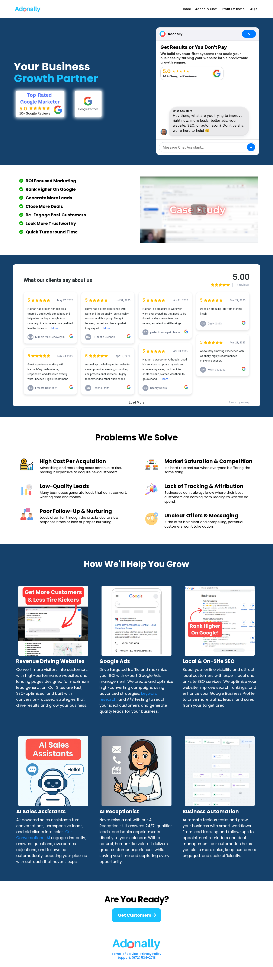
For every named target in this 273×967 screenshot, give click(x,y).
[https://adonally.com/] (136, 943)
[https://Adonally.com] (28, 9)
